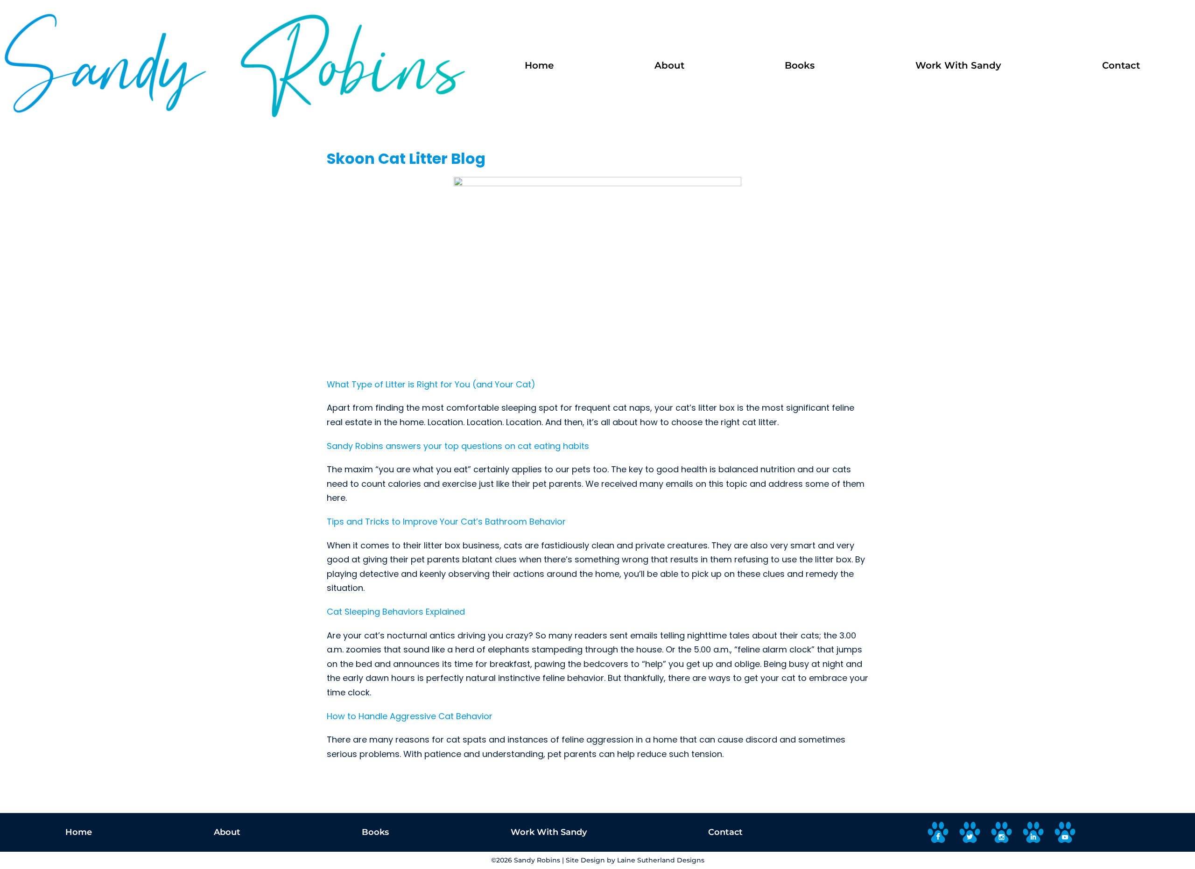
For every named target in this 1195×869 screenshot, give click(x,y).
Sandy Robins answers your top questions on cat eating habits (458, 446)
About (669, 65)
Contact (1121, 65)
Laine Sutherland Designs (660, 860)
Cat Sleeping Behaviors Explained (396, 611)
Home (539, 65)
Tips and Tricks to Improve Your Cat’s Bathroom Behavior (446, 521)
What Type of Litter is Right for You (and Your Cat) (431, 384)
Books (800, 65)
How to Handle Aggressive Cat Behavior (409, 716)
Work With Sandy (958, 65)
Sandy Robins (537, 860)
